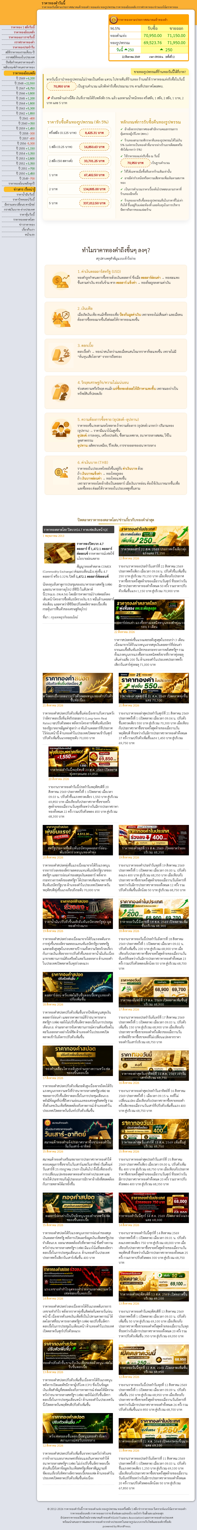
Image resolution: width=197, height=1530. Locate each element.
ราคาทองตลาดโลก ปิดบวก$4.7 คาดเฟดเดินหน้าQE (76, 530)
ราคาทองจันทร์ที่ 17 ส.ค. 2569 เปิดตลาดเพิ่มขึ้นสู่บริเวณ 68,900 (153, 1002)
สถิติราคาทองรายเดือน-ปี (20, 52)
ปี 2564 (25, 103)
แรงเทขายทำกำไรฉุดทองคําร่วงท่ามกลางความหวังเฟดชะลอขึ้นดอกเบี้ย (78, 1291)
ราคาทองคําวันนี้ (53, 3)
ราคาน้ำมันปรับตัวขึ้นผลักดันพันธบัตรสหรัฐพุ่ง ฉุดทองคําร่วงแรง (78, 924)
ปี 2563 (25, 108)
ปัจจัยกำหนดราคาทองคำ (20, 62)
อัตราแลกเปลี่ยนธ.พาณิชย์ (19, 204)
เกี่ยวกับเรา (28, 229)
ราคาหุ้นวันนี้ (27, 214)
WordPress (123, 1526)
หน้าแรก (30, 234)
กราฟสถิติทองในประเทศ (20, 57)
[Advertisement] (75, 41)
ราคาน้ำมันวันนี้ (26, 194)
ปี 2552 (25, 163)
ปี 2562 (25, 113)
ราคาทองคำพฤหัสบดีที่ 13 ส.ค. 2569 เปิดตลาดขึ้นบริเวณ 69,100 (154, 1296)
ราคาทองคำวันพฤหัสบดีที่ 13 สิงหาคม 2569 (156, 1311)
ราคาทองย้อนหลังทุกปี (21, 183)
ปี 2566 (25, 93)
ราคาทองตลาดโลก (24, 219)
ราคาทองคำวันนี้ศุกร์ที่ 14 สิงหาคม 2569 (154, 1233)
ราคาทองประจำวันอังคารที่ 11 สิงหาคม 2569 (157, 1458)
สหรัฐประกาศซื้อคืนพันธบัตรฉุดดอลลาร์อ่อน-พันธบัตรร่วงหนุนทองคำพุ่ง (78, 850)
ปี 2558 (27, 133)
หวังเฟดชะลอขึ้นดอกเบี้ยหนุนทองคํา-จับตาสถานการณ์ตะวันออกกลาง (78, 1438)
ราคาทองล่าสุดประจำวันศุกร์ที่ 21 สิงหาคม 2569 (159, 713)
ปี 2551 (26, 168)
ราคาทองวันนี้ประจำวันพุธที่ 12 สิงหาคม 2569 (158, 1385)
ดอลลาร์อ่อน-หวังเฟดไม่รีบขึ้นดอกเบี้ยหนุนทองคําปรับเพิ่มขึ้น (78, 997)
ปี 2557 (27, 138)
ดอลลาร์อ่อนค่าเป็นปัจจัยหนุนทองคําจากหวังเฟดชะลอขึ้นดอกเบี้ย (77, 1218)
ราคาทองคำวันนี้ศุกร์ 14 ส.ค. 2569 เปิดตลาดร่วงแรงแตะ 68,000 (154, 1218)
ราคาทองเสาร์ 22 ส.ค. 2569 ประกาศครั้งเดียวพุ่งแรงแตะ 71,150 (153, 551)
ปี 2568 (25, 83)
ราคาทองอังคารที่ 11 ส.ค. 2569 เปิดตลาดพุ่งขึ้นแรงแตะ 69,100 (154, 1443)
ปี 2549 (27, 178)
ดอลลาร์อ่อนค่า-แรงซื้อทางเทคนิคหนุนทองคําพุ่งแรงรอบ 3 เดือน (149, 625)
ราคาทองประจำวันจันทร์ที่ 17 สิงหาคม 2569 (156, 1017)
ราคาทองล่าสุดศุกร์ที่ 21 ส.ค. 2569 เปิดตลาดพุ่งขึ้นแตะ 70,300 (154, 698)
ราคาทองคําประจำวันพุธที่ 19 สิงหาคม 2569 (156, 865)
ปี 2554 (25, 153)
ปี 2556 (26, 143)
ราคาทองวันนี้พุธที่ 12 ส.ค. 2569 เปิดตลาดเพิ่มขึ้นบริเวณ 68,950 (154, 1370)
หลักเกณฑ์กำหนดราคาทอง (19, 67)
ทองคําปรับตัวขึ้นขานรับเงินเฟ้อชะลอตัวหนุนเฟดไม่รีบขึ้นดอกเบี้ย (78, 1365)
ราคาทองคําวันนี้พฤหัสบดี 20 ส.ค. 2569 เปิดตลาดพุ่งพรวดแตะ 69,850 (83, 772)
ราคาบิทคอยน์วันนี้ (24, 199)
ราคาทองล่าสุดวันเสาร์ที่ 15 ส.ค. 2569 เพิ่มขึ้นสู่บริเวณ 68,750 (154, 1144)
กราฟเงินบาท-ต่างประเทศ (19, 209)
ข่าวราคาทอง (27, 224)
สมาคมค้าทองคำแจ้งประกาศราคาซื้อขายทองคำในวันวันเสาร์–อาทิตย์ (77, 1144)
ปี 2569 (25, 78)
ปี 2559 (25, 128)
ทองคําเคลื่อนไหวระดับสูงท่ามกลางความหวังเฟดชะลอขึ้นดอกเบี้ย (78, 1071)
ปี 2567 (25, 88)
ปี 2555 (25, 148)
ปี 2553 (25, 158)
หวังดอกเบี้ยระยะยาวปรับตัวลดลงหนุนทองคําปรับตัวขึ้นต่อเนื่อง (78, 698)
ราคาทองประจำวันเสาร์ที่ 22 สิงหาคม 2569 (156, 566)
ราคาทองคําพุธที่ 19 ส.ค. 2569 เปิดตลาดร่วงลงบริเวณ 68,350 (153, 850)
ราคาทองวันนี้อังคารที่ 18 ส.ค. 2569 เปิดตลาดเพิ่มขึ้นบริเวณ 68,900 (154, 924)
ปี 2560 (26, 123)
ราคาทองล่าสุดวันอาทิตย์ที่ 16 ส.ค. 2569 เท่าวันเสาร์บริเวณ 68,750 (154, 1076)
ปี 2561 (27, 118)
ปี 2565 (25, 98)
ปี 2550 (25, 173)
